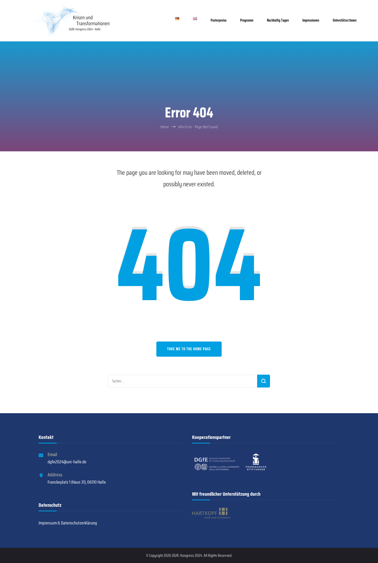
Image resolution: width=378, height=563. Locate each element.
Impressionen (310, 20)
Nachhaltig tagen (278, 20)
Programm (246, 20)
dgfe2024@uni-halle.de (67, 461)
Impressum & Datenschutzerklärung (68, 523)
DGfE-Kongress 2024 (187, 555)
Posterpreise (219, 20)
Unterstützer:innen (344, 20)
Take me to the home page (189, 349)
